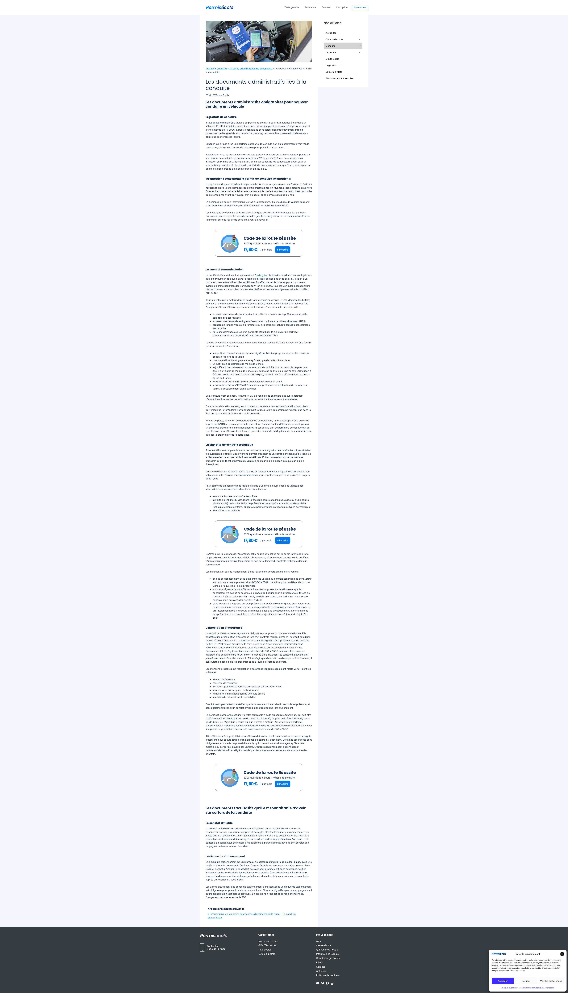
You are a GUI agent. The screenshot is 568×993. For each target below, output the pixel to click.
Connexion (360, 7)
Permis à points (266, 953)
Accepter (503, 981)
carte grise (261, 275)
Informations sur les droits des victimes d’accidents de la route (245, 914)
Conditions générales (328, 958)
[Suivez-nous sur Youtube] (318, 984)
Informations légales (327, 953)
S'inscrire (282, 249)
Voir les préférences (551, 981)
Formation (310, 7)
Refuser (526, 981)
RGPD (319, 962)
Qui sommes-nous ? (327, 949)
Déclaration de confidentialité (531, 988)
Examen (326, 7)
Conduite (222, 68)
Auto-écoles (264, 949)
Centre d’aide (323, 945)
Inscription (342, 7)
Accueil (210, 68)
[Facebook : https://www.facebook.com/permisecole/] (327, 984)
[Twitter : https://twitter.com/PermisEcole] (322, 984)
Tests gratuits (291, 7)
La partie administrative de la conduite (250, 68)
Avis (318, 941)
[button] (562, 954)
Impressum (549, 988)
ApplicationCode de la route (216, 947)
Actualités (321, 971)
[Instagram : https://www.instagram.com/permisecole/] (332, 984)
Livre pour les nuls (268, 941)
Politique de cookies (509, 988)
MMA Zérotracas (267, 945)
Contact (320, 966)
